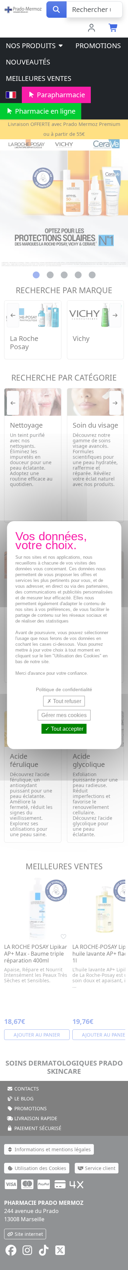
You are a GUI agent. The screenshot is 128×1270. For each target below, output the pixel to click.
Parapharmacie (60, 94)
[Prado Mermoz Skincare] (23, 9)
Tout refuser (66, 701)
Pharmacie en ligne (44, 111)
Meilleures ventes (38, 78)
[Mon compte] (91, 28)
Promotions (98, 45)
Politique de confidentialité (64, 689)
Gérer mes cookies (64, 715)
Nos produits (31, 45)
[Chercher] (56, 9)
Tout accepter (66, 729)
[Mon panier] (113, 28)
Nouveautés (28, 62)
